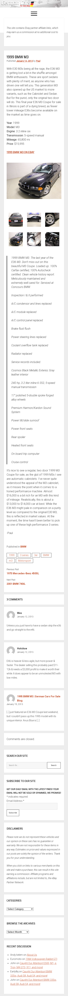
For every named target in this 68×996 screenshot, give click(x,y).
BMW (23, 546)
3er (36, 555)
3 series (24, 555)
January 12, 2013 (24, 61)
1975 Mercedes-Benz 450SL (23, 573)
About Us (32, 954)
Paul (38, 61)
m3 (11, 560)
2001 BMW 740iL (16, 583)
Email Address (15, 800)
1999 (11, 555)
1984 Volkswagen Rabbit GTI (41, 959)
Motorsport (24, 560)
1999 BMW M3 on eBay (20, 152)
